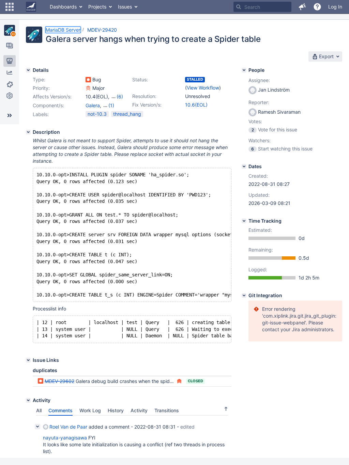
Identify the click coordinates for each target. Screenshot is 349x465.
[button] (9, 7)
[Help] (317, 7)
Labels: (41, 114)
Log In (335, 7)
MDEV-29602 (59, 381)
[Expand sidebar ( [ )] (9, 115)
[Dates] (244, 166)
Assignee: (259, 80)
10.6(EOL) (196, 105)
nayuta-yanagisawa (65, 437)
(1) (111, 105)
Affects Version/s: (52, 96)
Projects (97, 7)
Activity (139, 410)
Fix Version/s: (147, 105)
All (39, 410)
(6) (120, 96)
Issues (125, 7)
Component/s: (48, 105)
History (116, 410)
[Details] (28, 70)
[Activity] (28, 400)
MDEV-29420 (102, 30)
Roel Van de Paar (68, 427)
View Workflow (203, 88)
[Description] (28, 132)
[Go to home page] (31, 7)
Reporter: (258, 102)
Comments (60, 410)
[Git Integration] (244, 295)
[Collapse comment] (37, 426)
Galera (93, 105)
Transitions (166, 410)
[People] (244, 70)
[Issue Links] (28, 360)
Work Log (90, 410)
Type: (39, 79)
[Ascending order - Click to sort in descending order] (226, 408)
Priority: (41, 88)
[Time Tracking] (244, 221)
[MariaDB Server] (9, 30)
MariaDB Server (63, 30)
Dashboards (63, 7)
